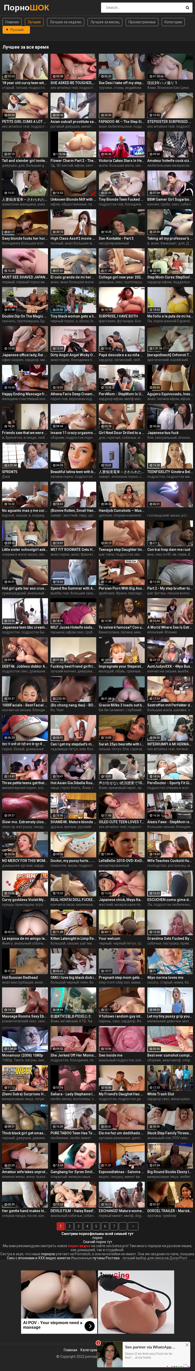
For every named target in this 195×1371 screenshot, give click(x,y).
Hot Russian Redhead (20, 977)
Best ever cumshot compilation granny (170, 1055)
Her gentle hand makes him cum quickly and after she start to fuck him (25, 1211)
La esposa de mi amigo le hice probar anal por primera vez (25, 938)
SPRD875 (9, 472)
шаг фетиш (156, 593)
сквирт (104, 477)
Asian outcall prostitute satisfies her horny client (73, 122)
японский (186, 438)
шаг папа (106, 554)
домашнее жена (39, 749)
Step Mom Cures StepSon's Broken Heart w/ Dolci (170, 277)
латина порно (62, 477)
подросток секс (42, 88)
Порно (17, 7)
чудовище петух (64, 749)
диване (38, 1138)
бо (53, 710)
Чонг (60, 710)
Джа (6, 477)
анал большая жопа (81, 243)
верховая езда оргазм (88, 399)
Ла (149, 321)
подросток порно (80, 438)
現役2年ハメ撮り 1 (162, 83)
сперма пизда (13, 1216)
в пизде (30, 438)
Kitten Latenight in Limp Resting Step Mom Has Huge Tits (73, 938)
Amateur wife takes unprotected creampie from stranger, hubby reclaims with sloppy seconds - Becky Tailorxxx (25, 1172)
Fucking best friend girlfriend (73, 666)
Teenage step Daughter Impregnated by (122, 550)
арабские (107, 593)
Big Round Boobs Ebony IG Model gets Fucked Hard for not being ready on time (170, 1172)
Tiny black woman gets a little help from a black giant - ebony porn (73, 316)
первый (8, 282)
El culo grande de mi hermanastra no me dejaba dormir (73, 277)
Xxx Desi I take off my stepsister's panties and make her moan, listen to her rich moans (122, 83)
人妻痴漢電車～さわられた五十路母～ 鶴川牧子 (122, 472)
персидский (138, 593)
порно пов (59, 399)
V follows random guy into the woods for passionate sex (122, 1016)
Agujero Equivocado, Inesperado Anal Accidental (170, 394)
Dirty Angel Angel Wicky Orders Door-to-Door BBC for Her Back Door (73, 355)
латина (127, 632)
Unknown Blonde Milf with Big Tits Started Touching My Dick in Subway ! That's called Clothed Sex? (73, 199)
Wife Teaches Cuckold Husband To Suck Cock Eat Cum (170, 861)
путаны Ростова (106, 1258)
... (123, 1226)
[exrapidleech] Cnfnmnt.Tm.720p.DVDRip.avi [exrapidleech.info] (170, 355)
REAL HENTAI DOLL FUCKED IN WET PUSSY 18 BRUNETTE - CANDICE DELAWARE (73, 900)
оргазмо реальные (114, 1138)
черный (105, 943)
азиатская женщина (19, 204)
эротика (154, 1216)
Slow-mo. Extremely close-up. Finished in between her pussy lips (25, 822)
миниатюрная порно (19, 788)
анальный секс (39, 593)
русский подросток (94, 827)
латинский (123, 360)
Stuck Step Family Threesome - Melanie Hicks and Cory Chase (170, 1133)
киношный (47, 1060)
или (82, 749)
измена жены (13, 1177)
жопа (103, 165)
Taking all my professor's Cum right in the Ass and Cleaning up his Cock (170, 238)
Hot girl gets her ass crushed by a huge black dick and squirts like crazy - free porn (25, 588)
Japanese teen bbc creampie (25, 627)
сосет (144, 477)
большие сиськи (84, 593)
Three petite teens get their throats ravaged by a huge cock (25, 783)
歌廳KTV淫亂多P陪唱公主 (71, 1016)
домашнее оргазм (17, 865)
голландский (158, 515)
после (32, 1216)
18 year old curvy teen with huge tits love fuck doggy (25, 83)
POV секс (180, 1138)
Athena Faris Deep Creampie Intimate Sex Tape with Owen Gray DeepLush (73, 394)
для (21, 165)
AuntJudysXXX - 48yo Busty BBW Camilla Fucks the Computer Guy (170, 666)
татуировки (44, 1099)
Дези (190, 243)
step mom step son (114, 982)
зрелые (144, 788)
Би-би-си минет (112, 710)
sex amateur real (64, 88)
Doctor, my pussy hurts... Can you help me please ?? (73, 861)
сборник (57, 438)
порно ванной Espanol (171, 321)
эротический (158, 360)
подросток (156, 477)
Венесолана (109, 632)
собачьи (187, 204)
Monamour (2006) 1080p (22, 1055)
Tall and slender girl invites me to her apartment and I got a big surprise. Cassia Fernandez (25, 161)
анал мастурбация (17, 982)
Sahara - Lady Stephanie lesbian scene (73, 1094)
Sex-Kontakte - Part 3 (116, 238)
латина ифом (168, 399)
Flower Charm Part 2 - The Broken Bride (73, 161)
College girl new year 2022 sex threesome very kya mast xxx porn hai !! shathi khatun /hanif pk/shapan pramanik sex (122, 277)
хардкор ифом (159, 282)
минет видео (135, 1177)
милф (129, 1216)
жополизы (81, 1099)
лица (55, 788)
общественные (74, 204)
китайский (69, 1021)
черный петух (124, 943)
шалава (179, 710)
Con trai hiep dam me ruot (168, 550)
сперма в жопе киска (19, 554)
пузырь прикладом (18, 905)
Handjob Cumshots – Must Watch (122, 511)
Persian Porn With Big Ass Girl (122, 588)
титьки (21, 88)
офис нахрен (12, 360)
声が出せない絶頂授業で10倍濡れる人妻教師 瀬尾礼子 (122, 783)
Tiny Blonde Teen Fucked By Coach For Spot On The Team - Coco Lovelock (122, 199)
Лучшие (34, 22)
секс (175, 204)
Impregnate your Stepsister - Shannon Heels (122, 666)
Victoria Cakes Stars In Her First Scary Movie (122, 161)
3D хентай (64, 165)
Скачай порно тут (97, 1242)
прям (184, 943)
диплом (105, 515)
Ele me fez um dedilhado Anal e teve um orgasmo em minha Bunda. (122, 1133)
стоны (118, 88)
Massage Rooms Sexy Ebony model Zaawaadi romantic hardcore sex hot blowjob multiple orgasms (25, 1016)
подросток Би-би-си (38, 632)
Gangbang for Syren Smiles (73, 1172)
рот (184, 515)
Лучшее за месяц (105, 22)
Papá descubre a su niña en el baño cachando (122, 355)
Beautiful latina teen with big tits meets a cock (73, 472)
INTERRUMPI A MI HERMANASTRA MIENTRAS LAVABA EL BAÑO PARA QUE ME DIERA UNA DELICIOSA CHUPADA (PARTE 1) (170, 744)
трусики (105, 88)
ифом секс (75, 632)
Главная (12, 22)
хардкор (32, 360)
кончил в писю (63, 905)
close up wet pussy (17, 827)
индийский (134, 88)
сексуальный (166, 438)
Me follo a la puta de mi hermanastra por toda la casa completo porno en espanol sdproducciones (170, 316)
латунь (31, 1060)
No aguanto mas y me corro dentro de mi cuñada (25, 511)
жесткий (70, 515)
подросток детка (132, 1099)
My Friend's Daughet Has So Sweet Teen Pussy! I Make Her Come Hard (122, 1094)
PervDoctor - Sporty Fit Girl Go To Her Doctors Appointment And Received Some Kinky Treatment (170, 783)
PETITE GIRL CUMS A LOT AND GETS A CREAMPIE (25, 122)
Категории (173, 22)
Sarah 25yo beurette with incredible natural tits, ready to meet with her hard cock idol (122, 744)
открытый (59, 1177)
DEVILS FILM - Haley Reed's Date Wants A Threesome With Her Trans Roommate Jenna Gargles (73, 1211)
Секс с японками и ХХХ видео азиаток (38, 1258)
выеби (56, 593)
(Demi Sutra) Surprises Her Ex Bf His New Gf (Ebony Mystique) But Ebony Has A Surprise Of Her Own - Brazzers (25, 1094)
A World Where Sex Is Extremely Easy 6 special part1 (170, 627)
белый (19, 749)
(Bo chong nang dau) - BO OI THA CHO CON (73, 705)
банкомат (168, 243)
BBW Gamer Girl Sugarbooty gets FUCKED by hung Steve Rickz (170, 199)
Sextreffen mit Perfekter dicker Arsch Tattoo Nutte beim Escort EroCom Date (170, 705)
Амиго (7, 943)
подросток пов (111, 204)
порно (7, 749)
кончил (153, 204)
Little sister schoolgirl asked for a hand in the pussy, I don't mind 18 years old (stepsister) (25, 550)
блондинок (185, 827)
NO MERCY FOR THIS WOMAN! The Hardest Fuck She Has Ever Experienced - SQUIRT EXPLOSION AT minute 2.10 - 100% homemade (25, 861)
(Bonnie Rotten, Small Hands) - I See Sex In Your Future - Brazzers (73, 511)
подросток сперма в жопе (169, 788)
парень (105, 1021)
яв (174, 554)
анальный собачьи (30, 943)
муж (190, 865)
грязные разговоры (143, 671)
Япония (171, 632)
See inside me (110, 1055)
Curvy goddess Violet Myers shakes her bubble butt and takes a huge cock (25, 900)
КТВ (82, 1021)
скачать (8, 321)
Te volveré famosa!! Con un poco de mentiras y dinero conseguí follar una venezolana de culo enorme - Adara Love (122, 627)
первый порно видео (33, 282)
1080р (7, 1060)
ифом (79, 165)
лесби (55, 1099)
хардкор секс (45, 865)
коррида (39, 515)
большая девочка (41, 165)
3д (53, 165)
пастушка (171, 943)
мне (150, 554)
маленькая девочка (164, 1021)
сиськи (141, 165)
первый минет (111, 1216)
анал (155, 243)
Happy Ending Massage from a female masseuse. (25, 394)
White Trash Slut (160, 1094)
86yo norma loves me (165, 977)
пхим (182, 554)
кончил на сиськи (161, 671)
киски (72, 865)
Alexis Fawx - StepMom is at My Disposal (170, 822)
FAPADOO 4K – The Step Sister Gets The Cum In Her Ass (122, 122)
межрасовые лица (17, 1099)
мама (178, 982)
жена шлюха (181, 1099)
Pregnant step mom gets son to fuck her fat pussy (122, 977)
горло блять (70, 788)
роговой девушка (65, 126)
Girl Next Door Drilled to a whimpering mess (122, 433)
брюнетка (14, 438)
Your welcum (109, 938)
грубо (165, 204)
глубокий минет (139, 710)
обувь (120, 671)
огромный (46, 788)
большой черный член (69, 982)
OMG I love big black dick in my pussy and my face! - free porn (73, 977)
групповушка (28, 321)
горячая (113, 438)
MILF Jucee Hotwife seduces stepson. (73, 627)
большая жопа (121, 165)
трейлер (169, 1216)
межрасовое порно (131, 905)
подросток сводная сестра (138, 554)
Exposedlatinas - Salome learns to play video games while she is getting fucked (122, 1172)
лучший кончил (63, 671)
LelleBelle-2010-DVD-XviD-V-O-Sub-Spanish (122, 861)
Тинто (19, 1060)
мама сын (139, 982)
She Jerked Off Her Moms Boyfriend (73, 1055)
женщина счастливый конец (26, 399)
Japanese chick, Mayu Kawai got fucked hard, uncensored (122, 900)
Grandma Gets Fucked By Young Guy (170, 938)
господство (157, 865)
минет (86, 126)
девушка (9, 165)
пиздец (117, 1177)
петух (116, 749)
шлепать (95, 515)
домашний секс (42, 671)
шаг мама (88, 943)
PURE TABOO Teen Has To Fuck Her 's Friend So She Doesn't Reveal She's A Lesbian (73, 1133)
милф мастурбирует (141, 399)
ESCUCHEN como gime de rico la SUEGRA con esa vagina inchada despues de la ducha (170, 900)
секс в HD (163, 554)
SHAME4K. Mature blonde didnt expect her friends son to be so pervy (73, 822)
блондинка (134, 204)
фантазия (107, 321)
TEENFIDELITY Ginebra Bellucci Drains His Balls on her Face (170, 472)
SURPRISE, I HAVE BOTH (118, 316)
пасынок (58, 632)
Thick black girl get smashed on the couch (25, 1133)
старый (8, 88)
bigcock (8, 515)
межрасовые (79, 1177)
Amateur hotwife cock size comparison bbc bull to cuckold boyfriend (170, 161)
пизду (39, 827)
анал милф (171, 1060)
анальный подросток (116, 1060)
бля (150, 438)
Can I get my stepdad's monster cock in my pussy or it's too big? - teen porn (73, 744)
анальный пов (159, 1138)
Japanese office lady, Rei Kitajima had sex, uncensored (25, 355)
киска (175, 515)
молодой (106, 671)
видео (104, 1177)
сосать (153, 982)
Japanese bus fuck (162, 433)
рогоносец (177, 865)
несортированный (114, 243)
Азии (151, 88)
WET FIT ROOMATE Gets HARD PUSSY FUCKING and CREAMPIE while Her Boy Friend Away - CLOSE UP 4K (73, 550)
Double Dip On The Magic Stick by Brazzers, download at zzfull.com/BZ (25, 316)
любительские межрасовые (170, 165)
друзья (56, 827)
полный (57, 243)
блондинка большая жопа (24, 243)
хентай (91, 165)
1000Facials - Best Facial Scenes (25, 705)
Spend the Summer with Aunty (73, 588)
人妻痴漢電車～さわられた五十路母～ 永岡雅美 (25, 199)
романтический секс (19, 1021)
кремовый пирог (122, 788)
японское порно (124, 477)
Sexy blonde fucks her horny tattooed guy (25, 238)
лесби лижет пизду (86, 1138)
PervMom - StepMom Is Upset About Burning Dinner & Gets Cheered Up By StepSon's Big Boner (122, 394)
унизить (44, 204)
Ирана (121, 593)
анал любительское (115, 126)
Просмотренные (142, 22)
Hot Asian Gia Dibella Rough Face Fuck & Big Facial (73, 783)
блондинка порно (85, 360)
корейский (179, 360)
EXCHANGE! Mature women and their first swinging (122, 1211)
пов (66, 593)
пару (83, 515)
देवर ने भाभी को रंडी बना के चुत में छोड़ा (25, 744)
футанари (125, 321)
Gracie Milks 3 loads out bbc (122, 705)
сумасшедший (14, 593)
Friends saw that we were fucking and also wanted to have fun (25, 433)
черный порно (62, 321)
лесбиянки (59, 1138)
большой (58, 943)
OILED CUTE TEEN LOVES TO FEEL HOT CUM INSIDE (122, 822)
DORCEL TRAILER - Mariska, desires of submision (170, 1211)
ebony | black (89, 321)
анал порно (60, 360)
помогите (58, 865)
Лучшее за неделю (66, 22)
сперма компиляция (130, 515)
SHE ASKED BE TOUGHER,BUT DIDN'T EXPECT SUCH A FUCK (73, 83)
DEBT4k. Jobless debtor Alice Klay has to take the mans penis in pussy (25, 666)
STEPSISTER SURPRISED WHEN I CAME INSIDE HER (170, 122)
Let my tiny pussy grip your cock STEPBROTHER (170, 1016)
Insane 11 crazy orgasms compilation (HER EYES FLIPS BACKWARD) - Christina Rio (73, 433)
